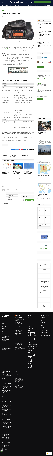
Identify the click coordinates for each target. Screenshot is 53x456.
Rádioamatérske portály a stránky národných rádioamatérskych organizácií (7, 343)
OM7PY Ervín (43, 322)
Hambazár (17, 5)
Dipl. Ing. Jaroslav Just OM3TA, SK (44, 266)
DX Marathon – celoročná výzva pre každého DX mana (28, 172)
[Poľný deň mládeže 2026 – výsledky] (7, 165)
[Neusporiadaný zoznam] (14, 193)
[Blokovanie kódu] (17, 193)
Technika (12, 5)
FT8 (29, 335)
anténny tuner (35, 320)
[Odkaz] (18, 193)
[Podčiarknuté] (10, 193)
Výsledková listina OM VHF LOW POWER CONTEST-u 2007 (6, 387)
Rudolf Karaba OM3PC (44, 271)
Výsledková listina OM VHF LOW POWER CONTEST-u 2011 (6, 399)
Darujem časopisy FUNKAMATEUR (44, 57)
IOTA (35, 335)
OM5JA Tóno (43, 325)
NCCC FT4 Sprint (18, 325)
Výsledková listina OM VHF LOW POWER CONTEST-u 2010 (6, 395)
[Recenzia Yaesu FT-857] (18, 29)
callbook (29, 321)
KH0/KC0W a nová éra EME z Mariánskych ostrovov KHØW (17, 172)
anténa (30, 320)
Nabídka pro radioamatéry (46, 61)
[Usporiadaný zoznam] (13, 193)
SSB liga (29, 357)
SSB (33, 355)
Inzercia (38, 93)
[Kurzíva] (8, 193)
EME (36, 333)
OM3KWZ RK (43, 317)
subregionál (31, 359)
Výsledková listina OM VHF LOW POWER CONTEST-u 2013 (6, 406)
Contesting (23, 5)
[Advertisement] (44, 108)
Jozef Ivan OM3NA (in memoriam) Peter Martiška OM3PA (44, 293)
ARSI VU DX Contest (18, 343)
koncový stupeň (31, 338)
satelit (33, 352)
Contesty (18, 315)
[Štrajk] (11, 193)
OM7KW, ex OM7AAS (44, 332)
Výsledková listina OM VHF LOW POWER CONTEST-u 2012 (6, 402)
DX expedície (41, 20)
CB (32, 321)
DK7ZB (36, 330)
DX (29, 333)
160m (32, 317)
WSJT (33, 363)
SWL (29, 361)
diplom (33, 330)
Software (37, 5)
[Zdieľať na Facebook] (45, 17)
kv (35, 338)
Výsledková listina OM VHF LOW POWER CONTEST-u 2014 (6, 410)
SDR (29, 355)
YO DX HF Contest (18, 339)
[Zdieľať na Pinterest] (48, 17)
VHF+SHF (7, 5)
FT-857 (6, 48)
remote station (34, 350)
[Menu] (2, 2)
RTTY (29, 352)
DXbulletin (49, 5)
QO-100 (29, 348)
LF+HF (3, 5)
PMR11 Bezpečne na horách (45, 335)
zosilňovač (30, 367)
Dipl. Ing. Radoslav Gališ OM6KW (44, 282)
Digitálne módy (43, 5)
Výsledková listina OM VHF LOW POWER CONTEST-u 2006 (6, 381)
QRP (2, 333)
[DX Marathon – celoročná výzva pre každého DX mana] (29, 165)
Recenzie (3, 334)
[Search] (31, 2)
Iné (38, 89)
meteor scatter (31, 340)
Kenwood (35, 336)
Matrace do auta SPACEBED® (44, 248)
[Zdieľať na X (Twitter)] (46, 17)
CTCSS (23, 64)
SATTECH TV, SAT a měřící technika (44, 247)
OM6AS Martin (43, 320)
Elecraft (32, 333)
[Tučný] (7, 193)
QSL (29, 350)
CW (29, 330)
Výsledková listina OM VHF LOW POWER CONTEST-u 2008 (6, 391)
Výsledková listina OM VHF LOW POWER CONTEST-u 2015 (6, 414)
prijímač (35, 346)
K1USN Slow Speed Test (19, 333)
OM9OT (29, 342)
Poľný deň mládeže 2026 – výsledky (5, 173)
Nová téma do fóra (39, 2)
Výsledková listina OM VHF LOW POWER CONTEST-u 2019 (6, 423)
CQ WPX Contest (31, 326)
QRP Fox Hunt (17, 322)
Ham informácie (30, 5)
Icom (32, 335)
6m (29, 317)
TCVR (3, 145)
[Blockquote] (16, 193)
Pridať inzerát (48, 2)
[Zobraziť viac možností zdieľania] (50, 17)
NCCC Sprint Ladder (18, 330)
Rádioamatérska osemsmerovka (26, 155)
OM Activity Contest (32, 344)
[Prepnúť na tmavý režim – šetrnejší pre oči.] (33, 2)
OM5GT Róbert (43, 319)
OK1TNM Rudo (43, 327)
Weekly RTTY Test (18, 327)
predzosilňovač (30, 346)
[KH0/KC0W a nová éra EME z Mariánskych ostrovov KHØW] (18, 165)
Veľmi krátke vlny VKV (41, 78)
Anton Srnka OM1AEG (44, 301)
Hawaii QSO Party (18, 347)
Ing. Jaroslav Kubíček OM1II (44, 287)
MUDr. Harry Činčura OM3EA (44, 277)
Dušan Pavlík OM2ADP (44, 306)
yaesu (7, 145)
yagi (32, 365)
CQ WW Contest (32, 328)
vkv (29, 363)
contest (31, 324)
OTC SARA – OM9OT (44, 330)
